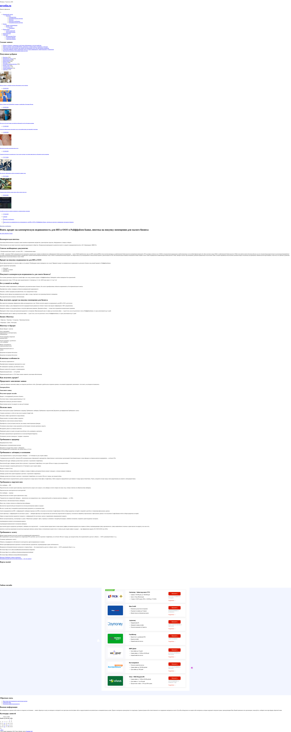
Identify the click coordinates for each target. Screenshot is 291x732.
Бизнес (5, 24)
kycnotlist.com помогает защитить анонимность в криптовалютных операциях (15, 211)
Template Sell (29, 731)
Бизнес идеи (9, 26)
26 (4, 726)
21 (8, 725)
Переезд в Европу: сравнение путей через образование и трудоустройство (22, 45)
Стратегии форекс (10, 37)
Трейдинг (5, 35)
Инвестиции (6, 29)
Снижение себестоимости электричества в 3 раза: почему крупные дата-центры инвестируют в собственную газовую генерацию (24, 154)
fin (0, 233)
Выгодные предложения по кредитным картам (15, 701)
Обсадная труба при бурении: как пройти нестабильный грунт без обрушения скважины (26, 48)
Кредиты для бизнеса (14, 21)
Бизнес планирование (11, 25)
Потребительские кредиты (16, 18)
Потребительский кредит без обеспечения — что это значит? (16, 558)
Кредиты (8, 15)
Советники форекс (11, 39)
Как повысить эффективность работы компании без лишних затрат (13, 173)
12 (4, 723)
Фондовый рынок (10, 32)
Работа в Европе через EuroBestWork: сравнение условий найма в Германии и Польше (25, 46)
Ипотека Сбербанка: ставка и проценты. (10, 557)
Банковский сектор (8, 14)
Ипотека (11, 20)
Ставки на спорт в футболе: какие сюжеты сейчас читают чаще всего (13, 192)
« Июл (1, 730)
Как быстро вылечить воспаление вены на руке (15, 50)
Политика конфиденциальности (11, 704)
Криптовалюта (7, 33)
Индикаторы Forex (11, 36)
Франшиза (11, 28)
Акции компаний (10, 30)
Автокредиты (12, 17)
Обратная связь (7, 702)
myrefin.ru (5, 5)
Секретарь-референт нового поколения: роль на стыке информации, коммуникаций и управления (28, 49)
